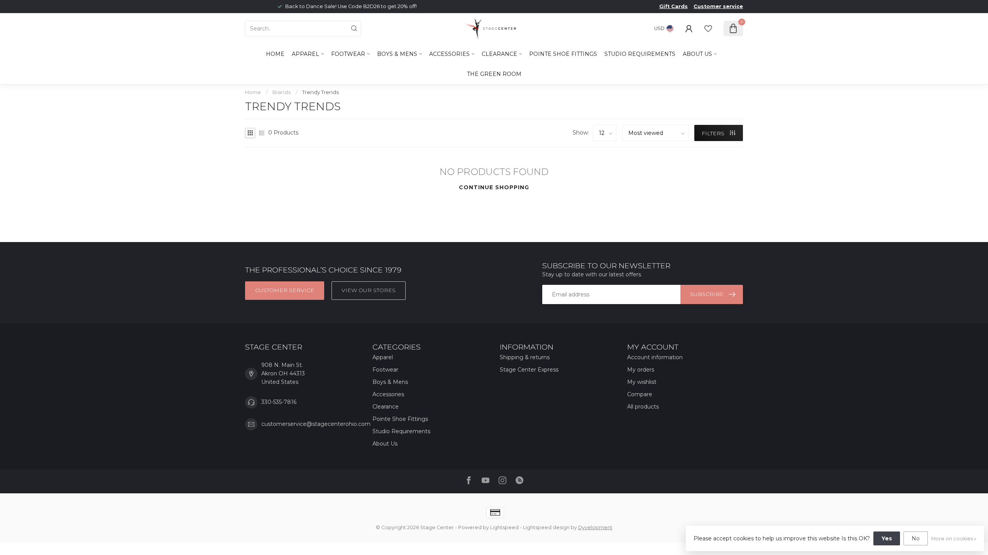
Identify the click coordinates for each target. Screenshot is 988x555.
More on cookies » (953, 539)
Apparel (305, 53)
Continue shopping (494, 187)
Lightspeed (504, 527)
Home (275, 53)
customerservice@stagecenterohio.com (315, 423)
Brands (281, 92)
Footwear (348, 53)
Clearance (499, 53)
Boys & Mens (397, 53)
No (916, 538)
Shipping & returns (525, 357)
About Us (697, 53)
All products (643, 406)
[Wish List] (708, 28)
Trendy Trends (320, 92)
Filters (714, 133)
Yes (886, 538)
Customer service (718, 6)
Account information (655, 357)
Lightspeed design (546, 527)
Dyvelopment (595, 527)
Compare (639, 394)
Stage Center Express (529, 369)
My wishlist (641, 381)
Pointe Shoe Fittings (563, 53)
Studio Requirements (639, 53)
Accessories (449, 53)
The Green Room (494, 74)
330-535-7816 (278, 402)
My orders (640, 369)
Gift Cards (673, 6)
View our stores (369, 290)
